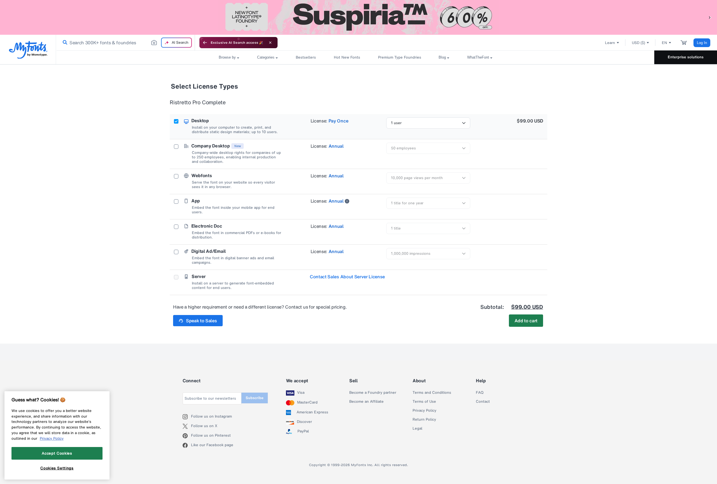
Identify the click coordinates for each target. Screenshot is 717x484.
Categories (265, 57)
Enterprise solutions (686, 57)
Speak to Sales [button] (201, 320)
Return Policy (424, 419)
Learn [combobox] (610, 42)
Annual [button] (336, 146)
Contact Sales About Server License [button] (347, 276)
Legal (417, 428)
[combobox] (125, 42)
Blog (442, 57)
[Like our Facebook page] (187, 445)
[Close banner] (270, 42)
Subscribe (255, 397)
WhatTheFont (478, 57)
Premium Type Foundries (399, 57)
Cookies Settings (57, 468)
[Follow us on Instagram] (187, 416)
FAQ (479, 392)
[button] (710, 17)
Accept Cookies (57, 453)
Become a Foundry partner (372, 392)
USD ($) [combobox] (638, 42)
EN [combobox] (664, 42)
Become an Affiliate (366, 401)
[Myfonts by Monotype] (28, 49)
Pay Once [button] (338, 120)
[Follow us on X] (187, 426)
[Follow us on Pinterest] (187, 435)
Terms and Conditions (432, 392)
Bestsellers (306, 57)
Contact (483, 401)
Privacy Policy (424, 410)
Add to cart (526, 320)
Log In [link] (702, 43)
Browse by (227, 57)
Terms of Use (424, 401)
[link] (63, 42)
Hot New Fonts (347, 57)
